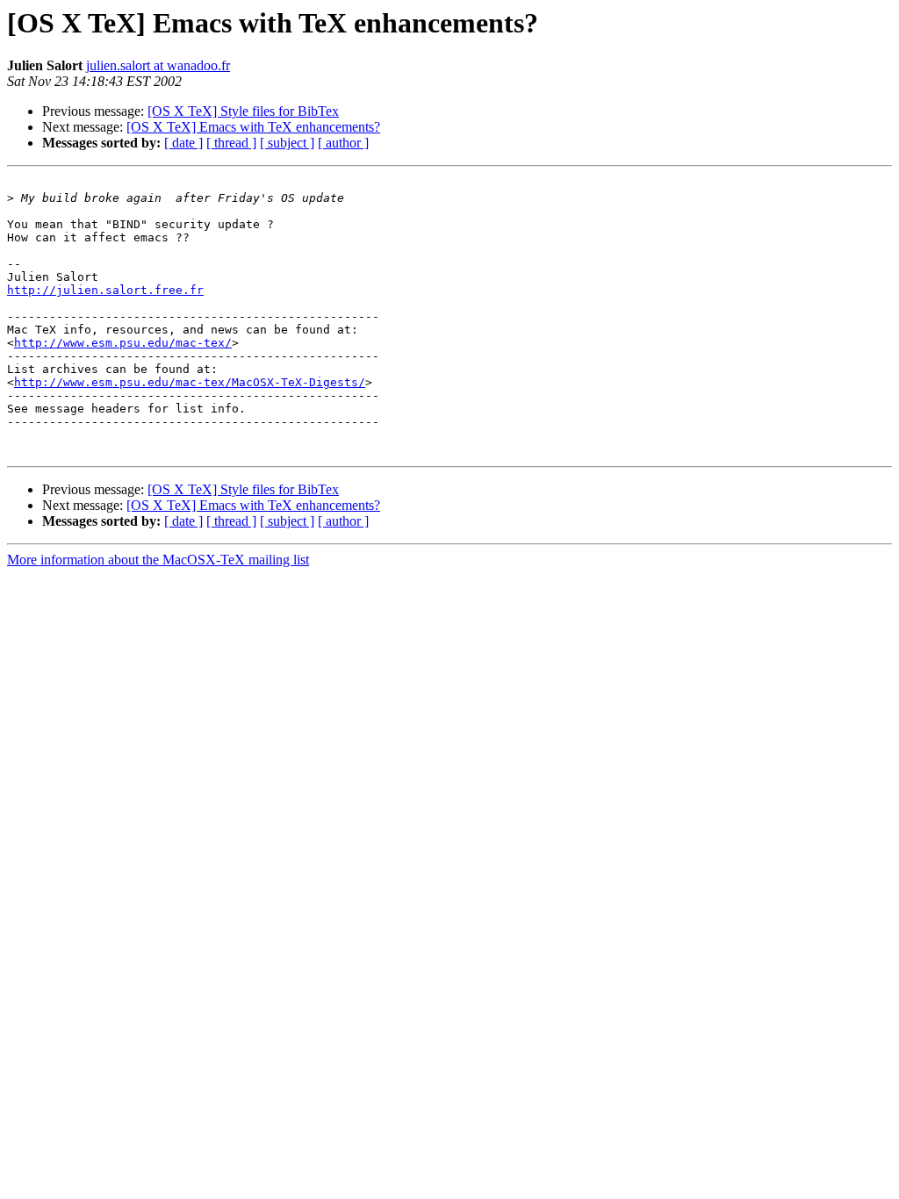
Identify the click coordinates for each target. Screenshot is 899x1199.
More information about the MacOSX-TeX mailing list (158, 559)
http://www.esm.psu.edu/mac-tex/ (123, 342)
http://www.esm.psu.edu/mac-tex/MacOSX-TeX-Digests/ (189, 382)
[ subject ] (287, 142)
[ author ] (343, 142)
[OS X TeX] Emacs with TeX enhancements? (253, 126)
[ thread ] (231, 142)
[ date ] (183, 142)
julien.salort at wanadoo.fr (158, 65)
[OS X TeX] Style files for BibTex (243, 111)
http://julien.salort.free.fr (105, 290)
